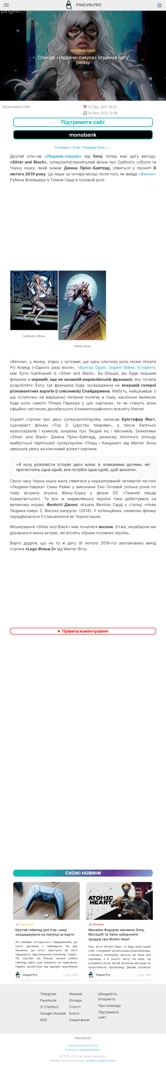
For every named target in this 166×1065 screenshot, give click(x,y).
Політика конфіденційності (83, 1049)
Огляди (75, 1000)
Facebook (48, 1000)
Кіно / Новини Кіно (89, 147)
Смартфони (79, 1020)
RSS (43, 1020)
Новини (75, 994)
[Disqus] (83, 695)
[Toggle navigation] (6, 6)
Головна (62, 147)
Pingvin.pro (87, 5)
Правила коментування (85, 631)
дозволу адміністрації (101, 1060)
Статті (74, 1007)
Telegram (48, 994)
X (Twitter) (49, 1007)
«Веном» (147, 173)
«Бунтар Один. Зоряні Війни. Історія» (115, 367)
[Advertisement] (83, 233)
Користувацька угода (83, 1045)
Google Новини (53, 1013)
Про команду (109, 1005)
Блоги (74, 1013)
